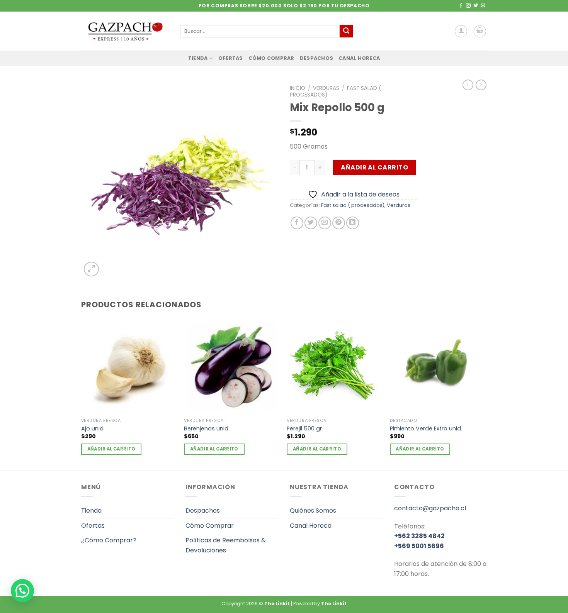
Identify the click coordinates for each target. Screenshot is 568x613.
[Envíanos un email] (483, 5)
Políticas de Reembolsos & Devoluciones (225, 545)
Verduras (326, 88)
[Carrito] (480, 31)
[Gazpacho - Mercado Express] (124, 31)
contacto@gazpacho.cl (430, 508)
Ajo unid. (93, 428)
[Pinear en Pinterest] (338, 223)
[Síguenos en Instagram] (468, 5)
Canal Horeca (359, 58)
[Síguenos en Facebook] (461, 5)
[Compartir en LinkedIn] (352, 223)
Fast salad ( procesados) (352, 205)
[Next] (484, 393)
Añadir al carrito (374, 167)
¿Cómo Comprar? (108, 540)
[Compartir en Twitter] (310, 223)
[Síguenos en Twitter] (475, 5)
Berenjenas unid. (207, 428)
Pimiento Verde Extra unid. (426, 428)
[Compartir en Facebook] (297, 223)
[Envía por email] (324, 223)
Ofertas (230, 58)
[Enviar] (346, 31)
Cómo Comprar (271, 58)
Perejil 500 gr (304, 428)
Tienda (198, 58)
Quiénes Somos (313, 510)
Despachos (316, 58)
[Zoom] (91, 269)
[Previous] (81, 393)
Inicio (297, 88)
